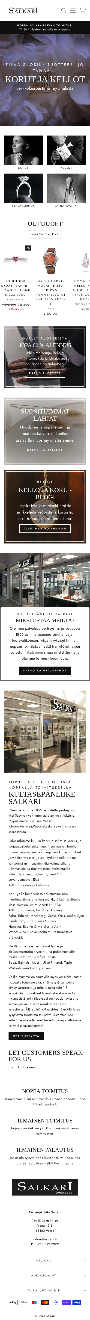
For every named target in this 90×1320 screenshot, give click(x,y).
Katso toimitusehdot (45, 670)
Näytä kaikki (45, 234)
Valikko (44, 1260)
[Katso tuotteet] (45, 357)
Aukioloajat (44, 1275)
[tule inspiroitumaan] (45, 507)
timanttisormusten (52, 846)
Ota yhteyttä (26, 1036)
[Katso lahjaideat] (45, 431)
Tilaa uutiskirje (43, 1290)
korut (46, 840)
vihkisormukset (23, 857)
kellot (58, 840)
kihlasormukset (70, 852)
